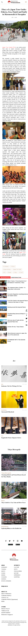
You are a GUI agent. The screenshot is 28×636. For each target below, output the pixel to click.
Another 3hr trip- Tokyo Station (15, 326)
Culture (13, 266)
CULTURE (16, 567)
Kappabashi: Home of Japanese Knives (11, 437)
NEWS (2, 601)
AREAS (3, 565)
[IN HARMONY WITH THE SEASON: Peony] (3, 341)
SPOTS (15, 569)
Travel (21, 272)
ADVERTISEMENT (5, 612)
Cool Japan (6, 266)
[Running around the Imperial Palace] (3, 308)
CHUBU (3, 573)
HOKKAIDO (4, 567)
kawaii (9, 272)
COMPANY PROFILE (6, 595)
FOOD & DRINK (18, 571)
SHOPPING (17, 577)
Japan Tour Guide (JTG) (8, 47)
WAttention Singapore (7, 614)
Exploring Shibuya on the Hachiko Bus (11, 528)
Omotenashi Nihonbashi (7, 412)
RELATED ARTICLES (5, 277)
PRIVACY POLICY (5, 609)
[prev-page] (1, 346)
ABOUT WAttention (6, 593)
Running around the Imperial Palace (16, 307)
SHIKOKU (3, 579)
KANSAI (3, 575)
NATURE (16, 573)
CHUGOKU (4, 577)
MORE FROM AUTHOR (16, 277)
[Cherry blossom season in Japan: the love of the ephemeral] (3, 334)
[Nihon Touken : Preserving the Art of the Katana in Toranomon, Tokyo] (3, 283)
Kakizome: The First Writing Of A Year (11, 386)
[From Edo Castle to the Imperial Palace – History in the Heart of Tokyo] (3, 302)
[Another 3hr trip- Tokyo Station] (3, 328)
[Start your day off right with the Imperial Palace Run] (3, 321)
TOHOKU (3, 569)
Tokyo (15, 272)
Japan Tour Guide (17, 269)
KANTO (3, 571)
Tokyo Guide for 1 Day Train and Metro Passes (13, 502)
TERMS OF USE (5, 610)
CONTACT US (4, 597)
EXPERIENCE (17, 575)
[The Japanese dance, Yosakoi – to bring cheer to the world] (3, 289)
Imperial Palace (7, 269)
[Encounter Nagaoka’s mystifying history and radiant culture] (3, 295)
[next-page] (3, 346)
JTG (4, 272)
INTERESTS (17, 565)
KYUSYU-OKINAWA (6, 581)
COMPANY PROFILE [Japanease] (9, 599)
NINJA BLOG (4, 586)
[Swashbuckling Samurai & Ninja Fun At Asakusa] (3, 315)
